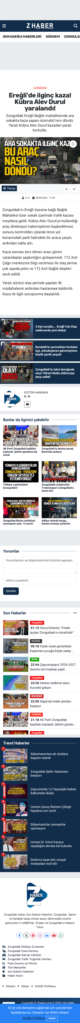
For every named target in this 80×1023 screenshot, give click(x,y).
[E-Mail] (27, 404)
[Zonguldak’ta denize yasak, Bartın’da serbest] (59, 435)
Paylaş (11, 188)
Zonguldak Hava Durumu (23, 951)
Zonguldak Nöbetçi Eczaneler (26, 946)
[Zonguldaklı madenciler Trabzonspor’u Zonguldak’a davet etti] (59, 471)
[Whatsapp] (61, 935)
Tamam (52, 1018)
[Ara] (76, 26)
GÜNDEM (53, 37)
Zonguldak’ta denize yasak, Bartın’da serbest (58, 450)
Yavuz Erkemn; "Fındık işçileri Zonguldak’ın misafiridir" (52, 630)
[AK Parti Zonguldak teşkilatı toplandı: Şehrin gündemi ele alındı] (21, 435)
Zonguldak (37, 622)
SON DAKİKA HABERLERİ (22, 37)
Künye (25, 986)
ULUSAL (36, 641)
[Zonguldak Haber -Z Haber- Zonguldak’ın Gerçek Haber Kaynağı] (40, 26)
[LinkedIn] (47, 935)
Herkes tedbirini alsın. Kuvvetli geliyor (50, 685)
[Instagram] (40, 935)
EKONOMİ (36, 696)
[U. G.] (12, 399)
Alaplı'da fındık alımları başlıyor (50, 704)
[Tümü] (75, 613)
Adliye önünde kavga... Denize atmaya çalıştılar (56, 522)
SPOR (34, 659)
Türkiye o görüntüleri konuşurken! (15, 486)
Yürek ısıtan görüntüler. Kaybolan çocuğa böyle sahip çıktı (51, 648)
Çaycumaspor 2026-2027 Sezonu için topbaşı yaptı (53, 667)
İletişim (10, 986)
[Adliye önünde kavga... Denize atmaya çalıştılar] (59, 507)
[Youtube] (54, 935)
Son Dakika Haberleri (21, 971)
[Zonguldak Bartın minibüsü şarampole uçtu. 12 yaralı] (21, 507)
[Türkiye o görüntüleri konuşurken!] (21, 471)
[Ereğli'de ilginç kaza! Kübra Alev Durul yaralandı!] (40, 160)
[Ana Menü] (4, 26)
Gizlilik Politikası (45, 986)
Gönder (11, 591)
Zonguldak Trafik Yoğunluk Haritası (29, 959)
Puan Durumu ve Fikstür (22, 963)
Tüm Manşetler (17, 967)
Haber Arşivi (15, 975)
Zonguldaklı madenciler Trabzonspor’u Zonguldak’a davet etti (58, 487)
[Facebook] (19, 935)
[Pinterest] (33, 935)
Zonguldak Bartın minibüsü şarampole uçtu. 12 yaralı (19, 522)
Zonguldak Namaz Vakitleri (24, 955)
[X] (26, 935)
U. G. (27, 197)
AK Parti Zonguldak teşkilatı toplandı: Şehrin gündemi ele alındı (20, 451)
